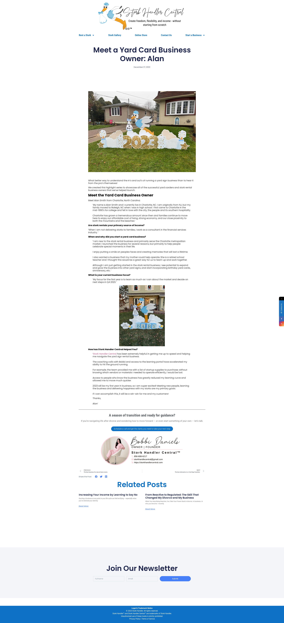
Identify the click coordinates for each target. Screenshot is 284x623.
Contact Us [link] (166, 35)
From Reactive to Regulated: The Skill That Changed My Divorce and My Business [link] (172, 496)
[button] (96, 476)
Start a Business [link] (193, 35)
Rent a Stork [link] (85, 35)
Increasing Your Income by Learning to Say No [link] (108, 495)
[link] (142, 15)
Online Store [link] (141, 35)
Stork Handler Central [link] (105, 353)
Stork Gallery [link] (114, 35)
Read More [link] (83, 506)
